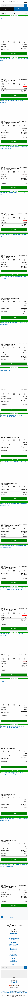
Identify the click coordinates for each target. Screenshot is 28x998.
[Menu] (25, 3)
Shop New (13, 935)
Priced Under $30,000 (13, 941)
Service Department (13, 945)
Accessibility (12, 991)
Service (13, 942)
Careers (13, 964)
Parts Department (13, 948)
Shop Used (13, 937)
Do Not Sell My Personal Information (13, 992)
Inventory (13, 933)
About (13, 958)
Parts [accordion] (14, 977)
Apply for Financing (13, 954)
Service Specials (13, 947)
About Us (13, 960)
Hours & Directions (13, 961)
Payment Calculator (13, 955)
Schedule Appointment (13, 944)
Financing (13, 951)
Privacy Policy (19, 991)
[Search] (25, 5)
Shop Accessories (13, 949)
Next (11, 917)
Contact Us (4, 991)
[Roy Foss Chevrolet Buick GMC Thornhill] (13, 1)
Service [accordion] (13, 975)
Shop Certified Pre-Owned (13, 938)
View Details (14, 53)
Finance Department (13, 953)
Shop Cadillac (13, 939)
